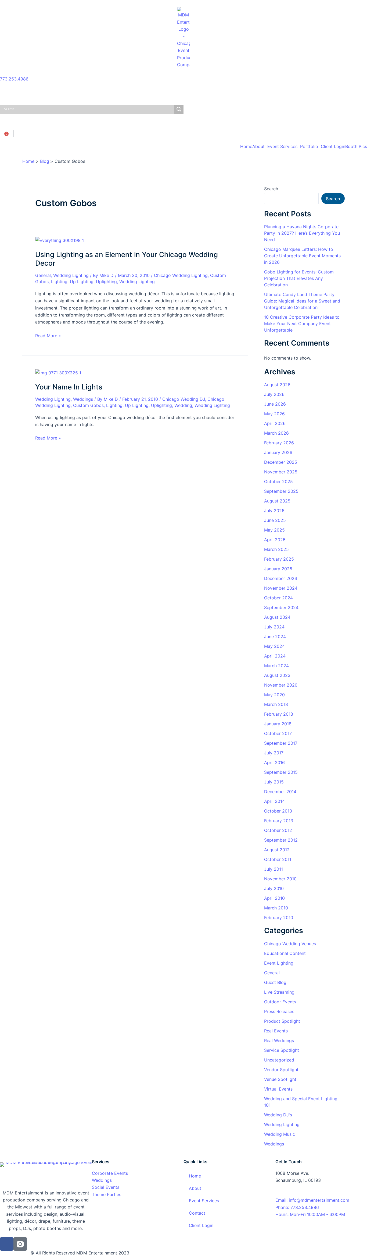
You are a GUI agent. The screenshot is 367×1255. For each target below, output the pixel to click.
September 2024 (281, 607)
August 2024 (277, 617)
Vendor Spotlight (281, 1069)
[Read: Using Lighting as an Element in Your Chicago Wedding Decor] (59, 239)
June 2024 (275, 636)
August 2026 (277, 384)
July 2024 (274, 627)
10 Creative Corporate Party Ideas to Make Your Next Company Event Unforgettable (302, 323)
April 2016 (274, 762)
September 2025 (281, 491)
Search (271, 188)
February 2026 (279, 442)
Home (246, 146)
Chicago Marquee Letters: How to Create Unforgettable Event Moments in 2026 (302, 256)
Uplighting (106, 281)
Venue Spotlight (280, 1079)
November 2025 (280, 471)
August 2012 (277, 849)
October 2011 (277, 859)
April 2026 (275, 423)
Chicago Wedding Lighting (181, 275)
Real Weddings (279, 1040)
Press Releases (279, 1011)
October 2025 (278, 481)
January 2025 (278, 568)
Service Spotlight (281, 1050)
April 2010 (274, 898)
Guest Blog (275, 982)
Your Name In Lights (68, 387)
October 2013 (278, 811)
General (43, 275)
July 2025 (274, 510)
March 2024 (276, 665)
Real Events (276, 1030)
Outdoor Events (280, 1001)
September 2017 (280, 743)
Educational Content (285, 953)
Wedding (183, 405)
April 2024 (275, 656)
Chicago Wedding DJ (183, 399)
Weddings (83, 399)
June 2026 (275, 404)
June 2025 (275, 520)
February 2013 (278, 820)
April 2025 (275, 539)
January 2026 (278, 452)
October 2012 (278, 830)
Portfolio (309, 146)
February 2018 (278, 714)
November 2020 (280, 685)
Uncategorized (279, 1060)
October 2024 (278, 597)
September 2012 (281, 840)
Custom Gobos (88, 405)
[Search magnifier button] (179, 109)
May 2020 (274, 694)
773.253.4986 (14, 79)
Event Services (282, 146)
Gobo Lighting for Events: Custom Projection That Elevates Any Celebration (299, 278)
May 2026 (274, 413)
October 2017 (278, 733)
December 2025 (280, 462)
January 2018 (278, 723)
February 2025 (279, 559)
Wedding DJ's (278, 1114)
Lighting (59, 281)
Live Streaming (279, 992)
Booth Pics (356, 146)
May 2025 (274, 530)
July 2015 (274, 782)
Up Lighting (81, 281)
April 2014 (274, 801)
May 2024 (274, 646)
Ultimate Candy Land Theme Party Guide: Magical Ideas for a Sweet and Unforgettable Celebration (302, 301)
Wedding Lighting (71, 275)
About (258, 146)
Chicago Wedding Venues (290, 943)
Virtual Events (278, 1089)
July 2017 (273, 752)
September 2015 (281, 772)
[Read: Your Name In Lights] (58, 372)
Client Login (333, 146)
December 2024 (280, 578)
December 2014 (280, 791)
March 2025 (276, 549)
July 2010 (274, 888)
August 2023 (277, 675)
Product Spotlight (282, 1021)
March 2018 (276, 704)
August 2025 (277, 501)
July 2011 (273, 869)
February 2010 (278, 917)
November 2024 (280, 588)
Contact (197, 1213)
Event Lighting (278, 963)
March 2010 (276, 908)
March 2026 (276, 433)
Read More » (48, 335)
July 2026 (274, 394)
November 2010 (280, 878)
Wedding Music (279, 1134)
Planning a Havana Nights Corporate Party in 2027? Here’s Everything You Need (302, 233)
